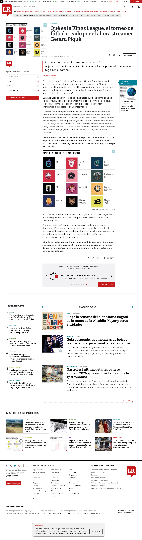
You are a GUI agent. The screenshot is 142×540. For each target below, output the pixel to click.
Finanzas (36, 485)
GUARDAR (130, 55)
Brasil (27, 420)
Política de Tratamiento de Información (105, 483)
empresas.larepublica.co (48, 511)
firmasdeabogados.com (68, 511)
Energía (75, 15)
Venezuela (115, 15)
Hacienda (12, 339)
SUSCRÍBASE (136, 2)
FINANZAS (20, 11)
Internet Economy (39, 491)
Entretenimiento (15, 367)
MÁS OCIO (127, 401)
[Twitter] (114, 55)
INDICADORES (115, 11)
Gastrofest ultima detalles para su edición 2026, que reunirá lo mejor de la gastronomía (98, 373)
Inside (71, 488)
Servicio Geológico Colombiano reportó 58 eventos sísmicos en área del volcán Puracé (22, 358)
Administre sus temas (17, 98)
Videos (53, 499)
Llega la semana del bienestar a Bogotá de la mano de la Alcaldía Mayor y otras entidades (97, 320)
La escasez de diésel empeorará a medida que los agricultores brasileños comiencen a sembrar (35, 426)
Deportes (13, 325)
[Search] (125, 7)
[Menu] (15, 11)
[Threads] (25, 466)
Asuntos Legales (39, 472)
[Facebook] (109, 55)
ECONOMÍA (29, 11)
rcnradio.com (46, 513)
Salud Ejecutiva (74, 493)
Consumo (36, 477)
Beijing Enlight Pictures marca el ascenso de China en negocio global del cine (22, 385)
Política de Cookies (78, 533)
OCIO (45, 11)
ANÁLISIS (79, 11)
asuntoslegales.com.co (14, 511)
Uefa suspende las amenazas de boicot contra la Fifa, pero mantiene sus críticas (99, 341)
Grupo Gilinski (96, 15)
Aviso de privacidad (98, 477)
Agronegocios (38, 469)
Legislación (117, 438)
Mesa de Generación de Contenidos (104, 469)
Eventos (72, 483)
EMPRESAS (38, 11)
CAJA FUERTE (104, 11)
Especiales (55, 483)
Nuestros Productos (98, 472)
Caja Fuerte (55, 472)
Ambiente (12, 352)
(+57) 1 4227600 (12, 476)
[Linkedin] (119, 55)
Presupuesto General (44, 15)
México (11, 312)
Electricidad (84, 15)
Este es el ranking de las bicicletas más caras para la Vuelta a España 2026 (22, 330)
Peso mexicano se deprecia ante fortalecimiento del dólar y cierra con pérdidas (21, 317)
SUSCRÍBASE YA (107, 284)
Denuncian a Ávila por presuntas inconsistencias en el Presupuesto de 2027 (22, 343)
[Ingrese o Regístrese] (138, 6)
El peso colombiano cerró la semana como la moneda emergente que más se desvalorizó (80, 443)
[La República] (7, 10)
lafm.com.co (71, 513)
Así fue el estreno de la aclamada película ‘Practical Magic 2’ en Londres (123, 425)
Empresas (36, 483)
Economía (72, 477)
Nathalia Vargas (49, 75)
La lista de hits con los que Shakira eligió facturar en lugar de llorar (128, 106)
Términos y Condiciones (99, 480)
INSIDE (123, 11)
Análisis (71, 469)
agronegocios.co (31, 511)
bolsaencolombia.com (87, 511)
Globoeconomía (75, 485)
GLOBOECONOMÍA (55, 11)
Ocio (71, 491)
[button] (45, 276)
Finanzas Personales (58, 485)
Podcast (36, 493)
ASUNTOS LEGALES (91, 11)
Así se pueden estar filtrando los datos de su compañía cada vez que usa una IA (35, 443)
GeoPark (106, 15)
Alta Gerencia (56, 469)
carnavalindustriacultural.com (16, 513)
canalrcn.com (34, 513)
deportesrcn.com (97, 513)
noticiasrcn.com (59, 513)
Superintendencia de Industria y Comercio (106, 488)
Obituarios (54, 491)
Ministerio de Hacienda (62, 15)
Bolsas (71, 438)
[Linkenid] (16, 466)
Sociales (116, 420)
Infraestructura (56, 488)
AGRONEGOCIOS (69, 11)
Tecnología (29, 438)
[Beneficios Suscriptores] (132, 6)
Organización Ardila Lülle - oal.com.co (126, 511)
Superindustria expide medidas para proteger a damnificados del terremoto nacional (124, 443)
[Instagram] (20, 466)
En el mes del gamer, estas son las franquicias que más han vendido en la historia (22, 372)
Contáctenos (95, 475)
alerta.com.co (83, 513)
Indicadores (37, 488)
